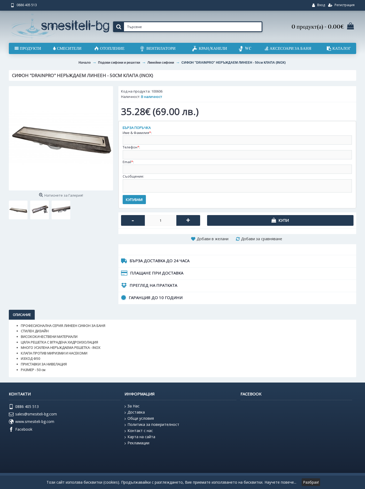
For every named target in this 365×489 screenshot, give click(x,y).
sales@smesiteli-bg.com (36, 414)
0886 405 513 (27, 406)
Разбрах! (311, 482)
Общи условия (140, 418)
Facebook (23, 429)
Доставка (136, 412)
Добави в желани (212, 238)
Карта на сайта (141, 436)
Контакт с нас (140, 430)
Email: (128, 161)
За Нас (133, 405)
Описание (22, 314)
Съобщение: (133, 176)
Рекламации (138, 442)
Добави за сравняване (261, 238)
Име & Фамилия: (137, 132)
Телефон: (131, 147)
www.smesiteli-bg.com (34, 421)
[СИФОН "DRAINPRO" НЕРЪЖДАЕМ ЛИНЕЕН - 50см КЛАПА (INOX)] (61, 138)
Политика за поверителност (153, 424)
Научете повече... (280, 482)
